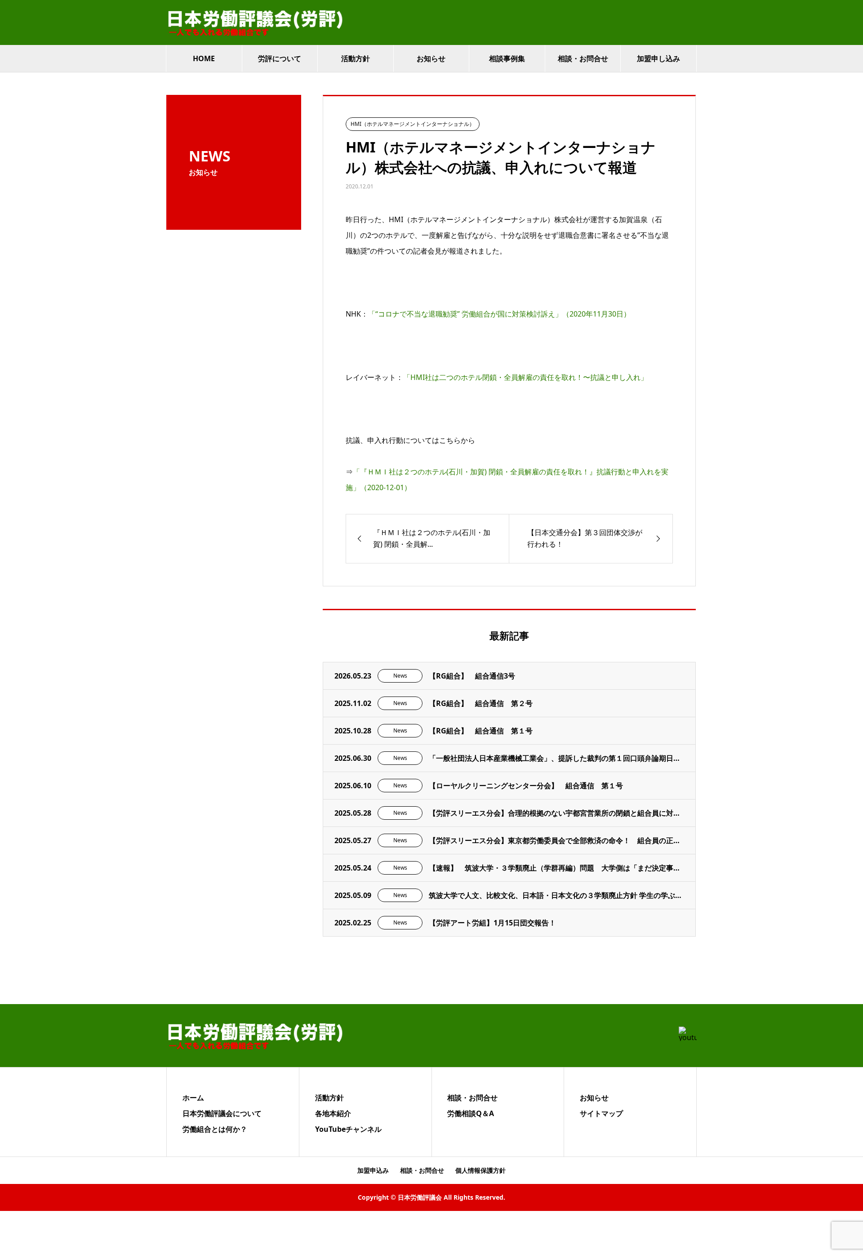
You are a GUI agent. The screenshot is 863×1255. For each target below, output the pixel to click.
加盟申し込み (658, 58)
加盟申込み (373, 1170)
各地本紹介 (333, 1113)
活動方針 (355, 58)
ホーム (193, 1098)
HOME (204, 58)
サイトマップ (601, 1113)
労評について (279, 58)
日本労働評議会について (222, 1113)
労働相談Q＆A (470, 1113)
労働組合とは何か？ (214, 1129)
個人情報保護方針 (480, 1170)
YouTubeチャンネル (348, 1129)
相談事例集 (507, 58)
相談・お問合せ (583, 58)
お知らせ (431, 58)
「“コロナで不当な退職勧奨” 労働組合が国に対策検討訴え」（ (499, 314)
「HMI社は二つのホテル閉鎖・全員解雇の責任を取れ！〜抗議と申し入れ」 (525, 377)
